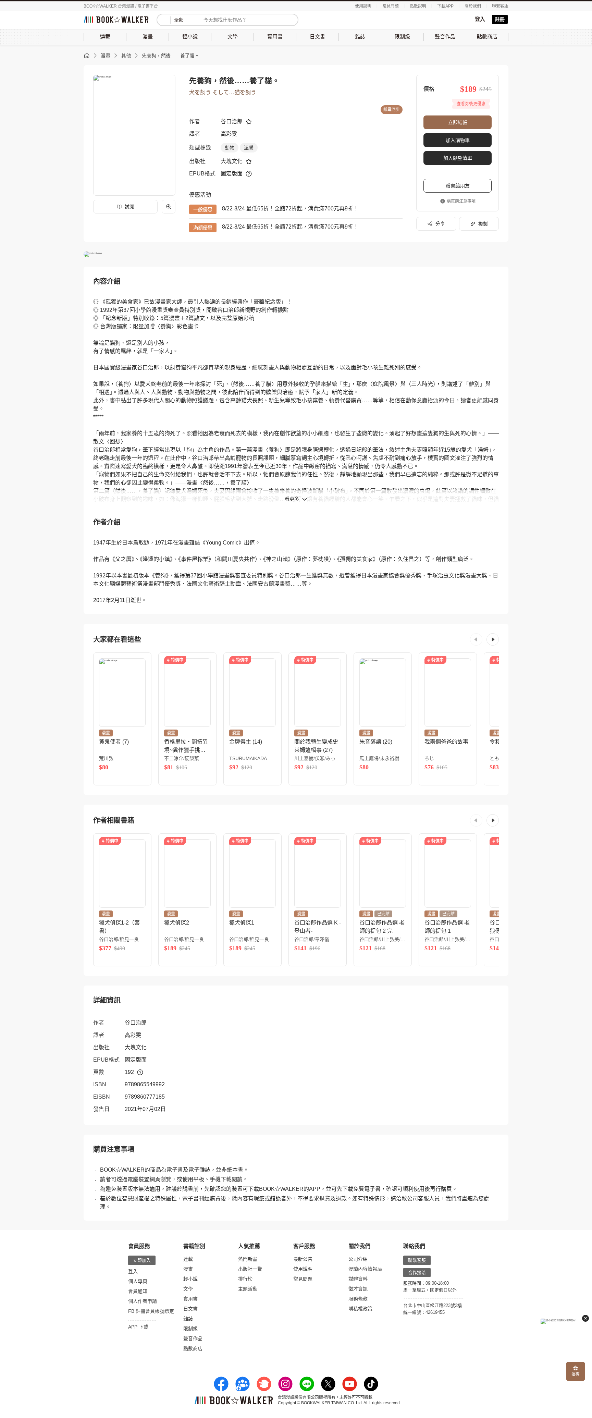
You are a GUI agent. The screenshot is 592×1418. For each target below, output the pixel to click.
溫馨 (249, 147)
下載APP (445, 6)
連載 (188, 1259)
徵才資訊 (358, 1289)
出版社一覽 (250, 1269)
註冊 (500, 19)
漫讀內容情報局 (365, 1269)
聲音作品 (192, 1338)
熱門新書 (247, 1259)
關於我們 (473, 6)
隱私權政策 (360, 1308)
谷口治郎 (232, 121)
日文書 (190, 1308)
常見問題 (390, 6)
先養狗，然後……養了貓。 (170, 55)
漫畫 (105, 55)
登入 (480, 19)
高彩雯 (229, 134)
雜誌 (188, 1318)
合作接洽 (417, 1272)
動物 (229, 147)
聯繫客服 (500, 6)
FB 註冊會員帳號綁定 (151, 1311)
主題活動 (247, 1289)
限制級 (190, 1328)
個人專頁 (137, 1281)
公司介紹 (358, 1259)
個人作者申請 (142, 1301)
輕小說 (190, 1279)
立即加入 (142, 1260)
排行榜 (245, 1279)
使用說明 (363, 6)
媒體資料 (358, 1279)
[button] (476, 639)
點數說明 (418, 6)
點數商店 (192, 1348)
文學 (188, 1289)
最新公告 (302, 1259)
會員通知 (137, 1291)
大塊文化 (232, 161)
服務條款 (358, 1298)
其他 (126, 55)
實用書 (190, 1298)
